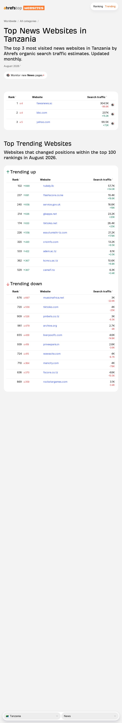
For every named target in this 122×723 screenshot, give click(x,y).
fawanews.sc (44, 103)
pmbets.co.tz (51, 316)
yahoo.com (43, 122)
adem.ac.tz (49, 251)
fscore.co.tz (50, 372)
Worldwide (10, 21)
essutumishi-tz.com (55, 232)
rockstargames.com (55, 381)
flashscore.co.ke (53, 195)
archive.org (50, 325)
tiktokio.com (50, 307)
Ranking (98, 6)
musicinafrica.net (53, 297)
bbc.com (42, 112)
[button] (21, 66)
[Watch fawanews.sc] (113, 105)
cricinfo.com (50, 241)
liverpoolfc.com (52, 335)
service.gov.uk (51, 204)
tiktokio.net (50, 223)
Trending (110, 6)
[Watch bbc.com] (113, 114)
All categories (28, 21)
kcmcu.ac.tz (50, 260)
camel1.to (49, 269)
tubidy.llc (48, 185)
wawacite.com (52, 353)
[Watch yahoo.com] (113, 123)
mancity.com (51, 363)
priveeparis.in (51, 344)
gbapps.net (50, 213)
